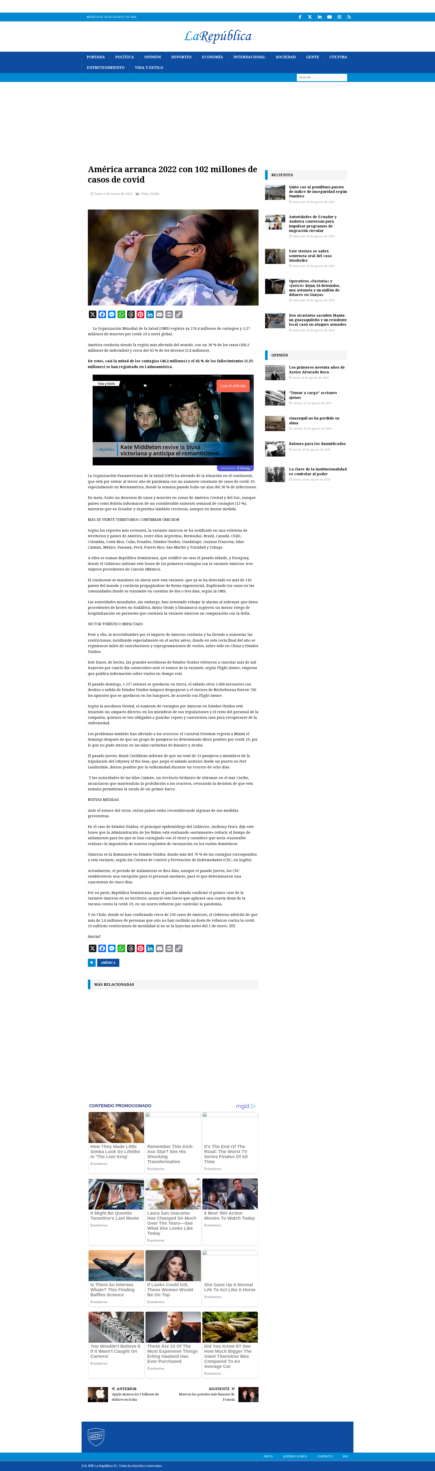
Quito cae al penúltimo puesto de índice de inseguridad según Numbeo (318, 191)
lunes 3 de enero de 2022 (113, 194)
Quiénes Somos (295, 1456)
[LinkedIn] (319, 17)
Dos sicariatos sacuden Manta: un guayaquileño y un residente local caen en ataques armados (318, 320)
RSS (345, 1456)
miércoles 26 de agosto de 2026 (313, 202)
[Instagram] (339, 17)
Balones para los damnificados (317, 443)
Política (124, 57)
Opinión (152, 57)
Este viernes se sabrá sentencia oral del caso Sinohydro (310, 255)
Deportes (181, 57)
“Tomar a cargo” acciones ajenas (313, 395)
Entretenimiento (106, 68)
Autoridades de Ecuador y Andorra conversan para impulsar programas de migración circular (313, 223)
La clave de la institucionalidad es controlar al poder (318, 471)
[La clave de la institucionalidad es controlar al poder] (275, 474)
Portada (96, 57)
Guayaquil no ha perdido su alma (314, 420)
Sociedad (286, 57)
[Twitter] (309, 17)
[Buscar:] (322, 77)
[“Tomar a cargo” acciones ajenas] (275, 398)
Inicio (268, 1456)
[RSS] (349, 17)
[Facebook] (300, 17)
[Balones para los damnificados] (275, 449)
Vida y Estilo (149, 68)
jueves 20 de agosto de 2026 (311, 449)
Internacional (249, 57)
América (108, 963)
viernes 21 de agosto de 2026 (312, 403)
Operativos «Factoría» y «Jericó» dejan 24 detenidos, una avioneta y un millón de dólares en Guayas (314, 288)
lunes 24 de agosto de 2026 (311, 377)
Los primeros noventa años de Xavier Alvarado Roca (317, 369)
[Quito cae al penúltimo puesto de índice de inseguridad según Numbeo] (275, 192)
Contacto (325, 1456)
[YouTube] (329, 17)
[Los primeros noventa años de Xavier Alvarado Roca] (275, 372)
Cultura (338, 57)
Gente (312, 57)
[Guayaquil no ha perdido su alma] (275, 423)
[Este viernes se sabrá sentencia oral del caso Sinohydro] (275, 256)
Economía (212, 57)
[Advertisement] (217, 119)
